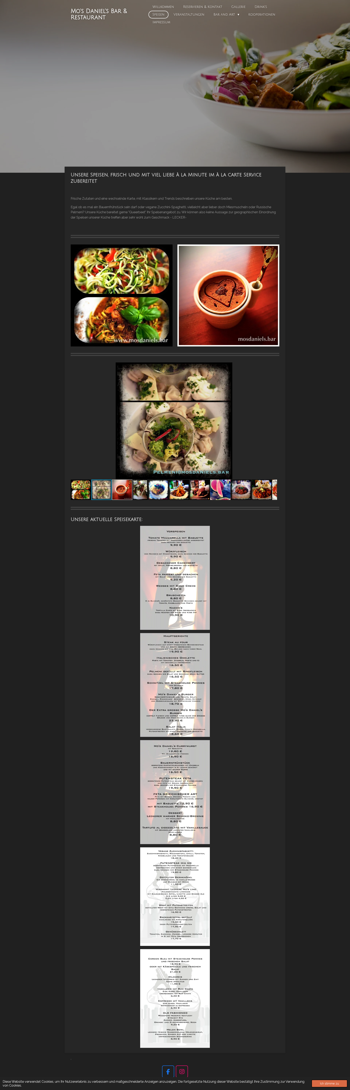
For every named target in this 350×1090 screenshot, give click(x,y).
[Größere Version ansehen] (175, 578)
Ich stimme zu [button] (329, 1083)
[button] (273, 366)
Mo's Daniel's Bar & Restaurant (99, 14)
